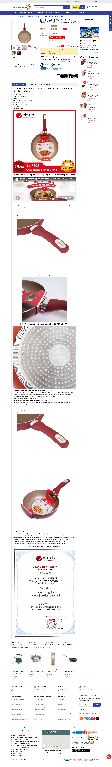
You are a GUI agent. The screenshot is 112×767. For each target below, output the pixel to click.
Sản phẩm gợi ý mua (41, 647)
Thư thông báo (60, 707)
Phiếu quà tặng (60, 702)
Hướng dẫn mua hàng (39, 707)
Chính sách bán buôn (39, 704)
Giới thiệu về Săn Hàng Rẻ (17, 699)
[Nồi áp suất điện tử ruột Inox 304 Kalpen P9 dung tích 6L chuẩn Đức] (83, 106)
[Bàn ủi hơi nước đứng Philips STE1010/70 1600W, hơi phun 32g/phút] (83, 116)
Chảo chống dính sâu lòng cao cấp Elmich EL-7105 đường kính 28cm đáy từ (45, 16)
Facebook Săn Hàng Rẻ (18, 753)
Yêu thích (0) (79, 1)
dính (62, 642)
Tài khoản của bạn (61, 699)
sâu (65, 642)
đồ (24, 644)
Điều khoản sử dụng (16, 702)
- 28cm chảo (46, 642)
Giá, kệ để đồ (63, 686)
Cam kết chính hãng (39, 699)
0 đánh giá (48, 26)
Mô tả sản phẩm (19, 84)
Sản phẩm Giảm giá (39, 709)
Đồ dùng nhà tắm (19, 689)
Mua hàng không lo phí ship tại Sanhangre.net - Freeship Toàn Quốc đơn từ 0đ (89, 42)
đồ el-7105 (57, 644)
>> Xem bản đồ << (70, 61)
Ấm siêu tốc (85, 686)
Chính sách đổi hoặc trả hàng (18, 719)
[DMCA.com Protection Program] (93, 737)
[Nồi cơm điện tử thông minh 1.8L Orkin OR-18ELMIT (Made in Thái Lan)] (83, 94)
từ (16, 644)
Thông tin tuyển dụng (39, 702)
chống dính (24, 642)
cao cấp (30, 642)
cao (73, 642)
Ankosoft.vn (46, 759)
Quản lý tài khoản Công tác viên (64, 722)
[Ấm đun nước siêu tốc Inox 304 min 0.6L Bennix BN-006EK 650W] (83, 62)
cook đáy (41, 644)
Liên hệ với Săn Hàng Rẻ (40, 717)
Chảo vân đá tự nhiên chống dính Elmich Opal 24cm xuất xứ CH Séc (69, 671)
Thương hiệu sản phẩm (39, 712)
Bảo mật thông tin (15, 704)
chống (57, 642)
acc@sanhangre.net (18, 751)
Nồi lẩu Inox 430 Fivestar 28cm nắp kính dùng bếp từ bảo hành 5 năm (36, 671)
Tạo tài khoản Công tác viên (63, 719)
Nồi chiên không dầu (87, 689)
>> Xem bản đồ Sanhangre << (19, 749)
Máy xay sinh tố (41, 689)
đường (63, 644)
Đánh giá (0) (32, 84)
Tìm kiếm (22, 16)
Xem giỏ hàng (60, 704)
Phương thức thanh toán (17, 717)
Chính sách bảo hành (16, 709)
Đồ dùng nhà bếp (41, 686)
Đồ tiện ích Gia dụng (65, 689)
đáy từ (35, 642)
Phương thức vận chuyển (17, 714)
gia (28, 644)
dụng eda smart (34, 644)
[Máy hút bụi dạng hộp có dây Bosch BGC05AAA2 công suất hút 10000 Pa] (83, 83)
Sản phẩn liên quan (19, 647)
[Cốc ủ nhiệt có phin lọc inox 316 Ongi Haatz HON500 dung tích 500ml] (83, 73)
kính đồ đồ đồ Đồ (70, 644)
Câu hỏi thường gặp (16, 712)
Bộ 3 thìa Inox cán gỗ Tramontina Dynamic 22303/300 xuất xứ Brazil (52, 671)
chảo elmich (17, 642)
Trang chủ (15, 16)
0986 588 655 (93, 8)
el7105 (40, 642)
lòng (69, 642)
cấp (13, 644)
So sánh (70, 1)
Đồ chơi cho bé (18, 686)
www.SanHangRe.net (18, 755)
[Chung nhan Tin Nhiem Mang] (79, 737)
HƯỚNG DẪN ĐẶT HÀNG (47, 84)
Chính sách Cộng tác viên (63, 717)
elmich (52, 642)
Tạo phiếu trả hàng (61, 709)
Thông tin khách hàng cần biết (18, 707)
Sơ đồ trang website (39, 714)
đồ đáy (46, 644)
